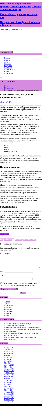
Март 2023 (8, 367)
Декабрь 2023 (9, 349)
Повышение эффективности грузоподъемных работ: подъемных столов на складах (20, 6)
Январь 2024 (9, 348)
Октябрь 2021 (9, 400)
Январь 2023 (9, 371)
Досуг (6, 62)
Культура (7, 64)
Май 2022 (7, 386)
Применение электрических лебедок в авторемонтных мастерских (18, 324)
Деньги (7, 60)
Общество (8, 66)
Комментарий (5, 253)
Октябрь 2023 (9, 353)
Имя (2, 271)
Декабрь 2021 (9, 396)
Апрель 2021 (9, 402)
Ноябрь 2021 (9, 398)
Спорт (6, 71)
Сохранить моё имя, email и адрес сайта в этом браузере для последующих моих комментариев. (18, 284)
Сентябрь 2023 (9, 355)
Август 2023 (8, 357)
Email (2, 275)
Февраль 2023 (9, 369)
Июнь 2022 (8, 384)
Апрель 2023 (9, 365)
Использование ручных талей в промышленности (22, 327)
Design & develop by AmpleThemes (25, 405)
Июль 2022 (8, 382)
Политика (8, 68)
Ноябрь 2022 (9, 375)
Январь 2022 (9, 394)
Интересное (8, 73)
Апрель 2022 (9, 388)
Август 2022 (8, 380)
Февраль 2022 (9, 392)
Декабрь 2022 (9, 373)
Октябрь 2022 (9, 376)
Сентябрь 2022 (9, 378)
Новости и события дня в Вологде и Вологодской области (19, 42)
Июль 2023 (8, 359)
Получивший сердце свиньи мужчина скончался (18, 240)
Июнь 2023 (8, 361)
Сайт (2, 279)
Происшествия (9, 69)
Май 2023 (7, 363)
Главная (7, 58)
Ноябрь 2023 (9, 351)
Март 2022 (8, 390)
